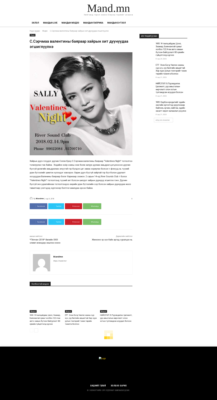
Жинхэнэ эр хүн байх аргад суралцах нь (112, 239)
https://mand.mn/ (60, 261)
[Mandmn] (32, 198)
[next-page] (36, 330)
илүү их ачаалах (163, 120)
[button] (183, 23)
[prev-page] (31, 330)
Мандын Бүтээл (116, 23)
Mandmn (40, 198)
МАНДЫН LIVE (50, 23)
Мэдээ (45, 31)
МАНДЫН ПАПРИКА (93, 23)
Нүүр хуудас (35, 31)
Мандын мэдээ (70, 23)
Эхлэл (35, 23)
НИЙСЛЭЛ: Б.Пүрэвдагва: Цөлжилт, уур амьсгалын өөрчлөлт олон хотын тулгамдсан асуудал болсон (116, 318)
